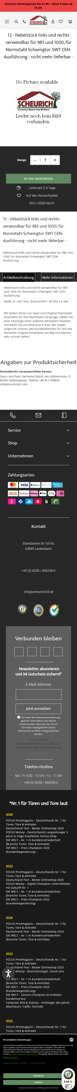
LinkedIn (58, 651)
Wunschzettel (61, 21)
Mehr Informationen (57, 278)
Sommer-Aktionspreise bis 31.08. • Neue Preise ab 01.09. (38, 6)
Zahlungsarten (21, 475)
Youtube (32, 651)
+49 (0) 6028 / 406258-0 (38, 571)
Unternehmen (20, 456)
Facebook (18, 651)
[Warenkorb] (70, 21)
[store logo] (38, 22)
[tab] (18, 277)
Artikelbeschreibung (18, 278)
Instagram (45, 651)
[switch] (68, 1086)
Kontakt (38, 526)
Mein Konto (53, 21)
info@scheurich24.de (38, 592)
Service (14, 430)
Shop (12, 443)
